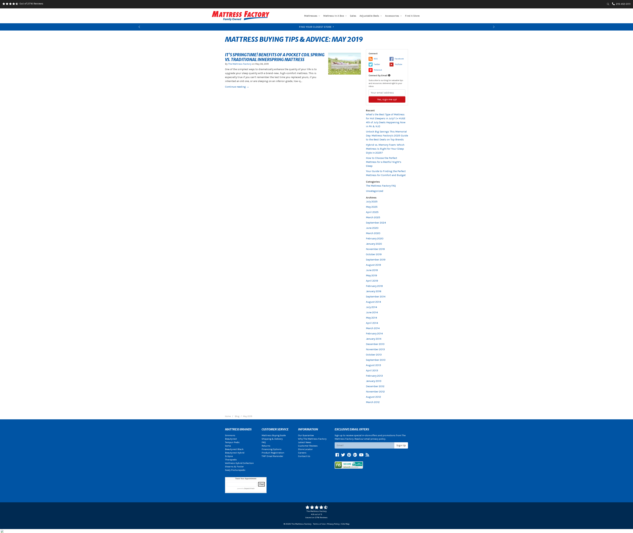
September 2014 (375, 296)
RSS (376, 59)
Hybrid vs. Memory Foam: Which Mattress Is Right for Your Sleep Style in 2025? (385, 148)
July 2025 (371, 201)
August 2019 (373, 264)
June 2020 (372, 227)
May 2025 (371, 206)
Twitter (377, 64)
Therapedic (231, 459)
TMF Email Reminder (272, 456)
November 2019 (375, 249)
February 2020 (374, 238)
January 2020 (374, 243)
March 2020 (373, 233)
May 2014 (371, 317)
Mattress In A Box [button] (333, 15)
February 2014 (374, 333)
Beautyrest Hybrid (234, 452)
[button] (139, 27)
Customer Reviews (308, 445)
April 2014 (372, 322)
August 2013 (373, 365)
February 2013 (374, 375)
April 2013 (372, 370)
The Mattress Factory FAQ (381, 185)
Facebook (399, 59)
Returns (266, 445)
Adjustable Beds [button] (369, 15)
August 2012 (373, 396)
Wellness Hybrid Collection (239, 463)
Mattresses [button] (310, 15)
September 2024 (376, 222)
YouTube (398, 64)
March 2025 (373, 217)
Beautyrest (231, 438)
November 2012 (375, 391)
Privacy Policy (333, 524)
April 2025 (372, 212)
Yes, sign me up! (387, 99)
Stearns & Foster (234, 466)
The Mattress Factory (239, 64)
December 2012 (375, 386)
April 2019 (372, 280)
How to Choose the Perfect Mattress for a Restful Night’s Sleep (383, 161)
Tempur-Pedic (232, 442)
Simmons (230, 435)
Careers (302, 452)
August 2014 (373, 301)
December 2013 (375, 344)
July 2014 (371, 307)
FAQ (264, 442)
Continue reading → (237, 86)
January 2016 (373, 291)
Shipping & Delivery (272, 438)
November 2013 (375, 349)
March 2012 (373, 402)
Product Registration (273, 452)
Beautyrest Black (234, 449)
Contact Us (304, 456)
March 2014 (373, 328)
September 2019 (375, 259)
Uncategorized (374, 191)
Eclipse (229, 456)
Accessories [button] (392, 15)
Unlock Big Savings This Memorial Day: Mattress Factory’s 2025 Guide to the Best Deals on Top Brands (387, 135)
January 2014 (373, 338)
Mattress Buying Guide (274, 435)
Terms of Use (319, 524)
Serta (228, 445)
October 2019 (374, 254)
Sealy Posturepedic (235, 470)
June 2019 (372, 270)
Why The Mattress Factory (312, 438)
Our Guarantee (306, 435)
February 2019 (374, 286)
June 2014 (372, 312)
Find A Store (412, 15)
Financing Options (272, 449)
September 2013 (375, 359)
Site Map (345, 524)
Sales (353, 15)
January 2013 (373, 381)
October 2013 (374, 354)
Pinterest (378, 70)
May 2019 (371, 275)
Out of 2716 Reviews (31, 3)
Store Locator (305, 449)
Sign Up (401, 445)
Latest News (304, 442)
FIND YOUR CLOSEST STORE (315, 26)
